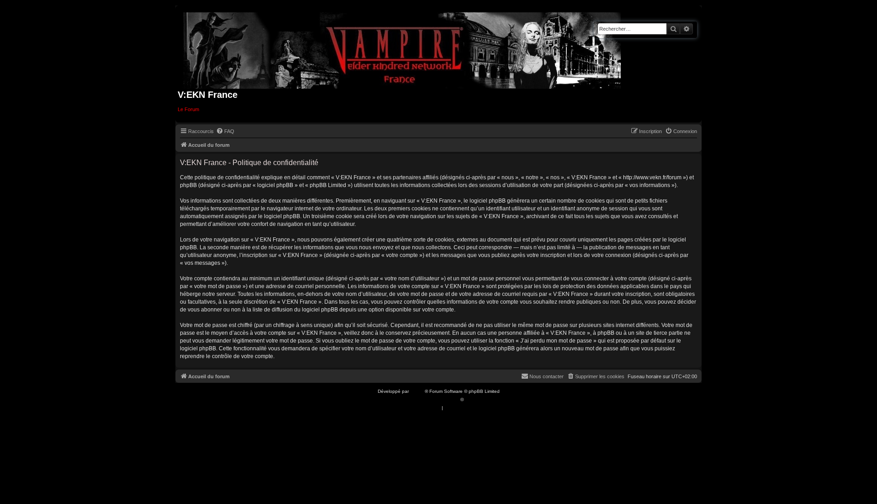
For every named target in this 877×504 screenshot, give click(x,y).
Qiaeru (472, 399)
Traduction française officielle (428, 399)
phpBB (417, 391)
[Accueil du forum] (402, 49)
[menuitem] (225, 131)
